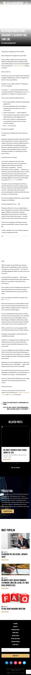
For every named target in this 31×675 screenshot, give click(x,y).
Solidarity (9, 672)
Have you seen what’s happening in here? (15, 403)
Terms (18, 672)
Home (15, 623)
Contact (15, 644)
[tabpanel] (15, 444)
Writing (15, 632)
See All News (15, 467)
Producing (15, 629)
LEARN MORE (7, 511)
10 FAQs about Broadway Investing (13, 608)
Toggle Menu (26, 3)
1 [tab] (13, 463)
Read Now (6, 459)
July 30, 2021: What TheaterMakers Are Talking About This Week (15, 408)
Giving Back (15, 641)
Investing (15, 635)
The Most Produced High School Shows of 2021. (15, 451)
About (15, 626)
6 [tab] (17, 463)
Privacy (13, 672)
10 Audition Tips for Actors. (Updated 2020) (14, 555)
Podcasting (15, 638)
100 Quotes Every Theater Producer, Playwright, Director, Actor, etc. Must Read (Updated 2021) (15, 583)
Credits (22, 672)
